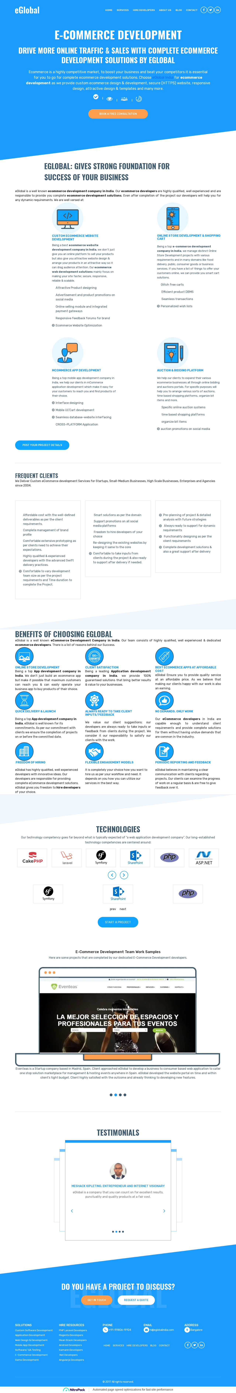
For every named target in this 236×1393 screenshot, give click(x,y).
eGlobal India (162, 77)
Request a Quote (136, 1300)
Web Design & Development (31, 1339)
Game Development (27, 1359)
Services (123, 10)
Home (108, 10)
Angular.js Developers (71, 1359)
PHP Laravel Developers (73, 1330)
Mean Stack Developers (73, 1339)
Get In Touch (97, 1300)
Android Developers (70, 1344)
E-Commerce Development (31, 1354)
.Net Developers (68, 1354)
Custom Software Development (34, 1330)
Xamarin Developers (71, 1349)
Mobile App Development (29, 1344)
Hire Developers (144, 10)
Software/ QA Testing (28, 1349)
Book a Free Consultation (118, 113)
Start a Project (118, 922)
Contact (191, 10)
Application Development (30, 1335)
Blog (179, 10)
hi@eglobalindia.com (162, 1329)
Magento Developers (71, 1335)
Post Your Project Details (42, 445)
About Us (165, 10)
